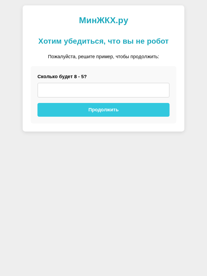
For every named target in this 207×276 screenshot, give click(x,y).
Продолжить (103, 109)
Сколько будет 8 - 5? (62, 76)
